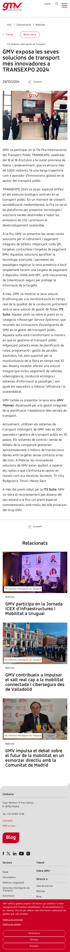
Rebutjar (34, 939)
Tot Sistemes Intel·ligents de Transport (26, 44)
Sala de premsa (44, 886)
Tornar (9, 34)
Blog (11, 837)
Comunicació (23, 24)
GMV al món (9, 826)
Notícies (40, 24)
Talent (40, 862)
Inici (9, 24)
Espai (5, 872)
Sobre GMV (43, 871)
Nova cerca (30, 34)
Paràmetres (34, 933)
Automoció (8, 896)
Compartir (37, 82)
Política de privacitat (13, 920)
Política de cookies (12, 924)
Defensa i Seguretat (13, 883)
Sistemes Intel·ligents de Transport (16, 889)
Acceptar (34, 946)
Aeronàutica (9, 877)
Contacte (7, 821)
